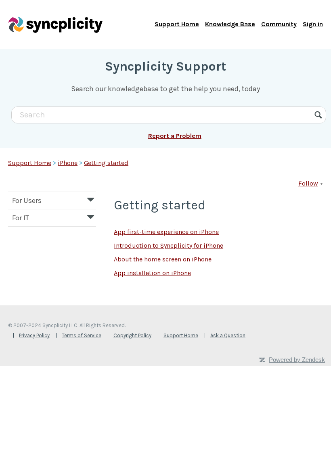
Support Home (177, 24)
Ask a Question (227, 335)
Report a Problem (174, 136)
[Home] (55, 24)
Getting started (106, 163)
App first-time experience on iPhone (166, 232)
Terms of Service (81, 335)
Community (279, 24)
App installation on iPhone (152, 273)
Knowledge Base (230, 24)
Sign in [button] (313, 24)
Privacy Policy (34, 335)
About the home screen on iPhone (163, 259)
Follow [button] (308, 183)
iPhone (68, 163)
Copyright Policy (132, 335)
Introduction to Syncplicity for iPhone (168, 245)
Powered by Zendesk (297, 359)
